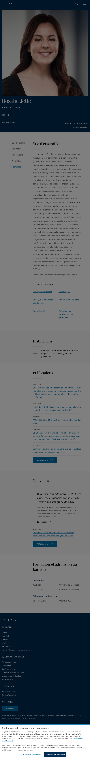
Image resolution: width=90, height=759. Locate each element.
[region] (45, 741)
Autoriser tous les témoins (55, 755)
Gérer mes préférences (32, 755)
